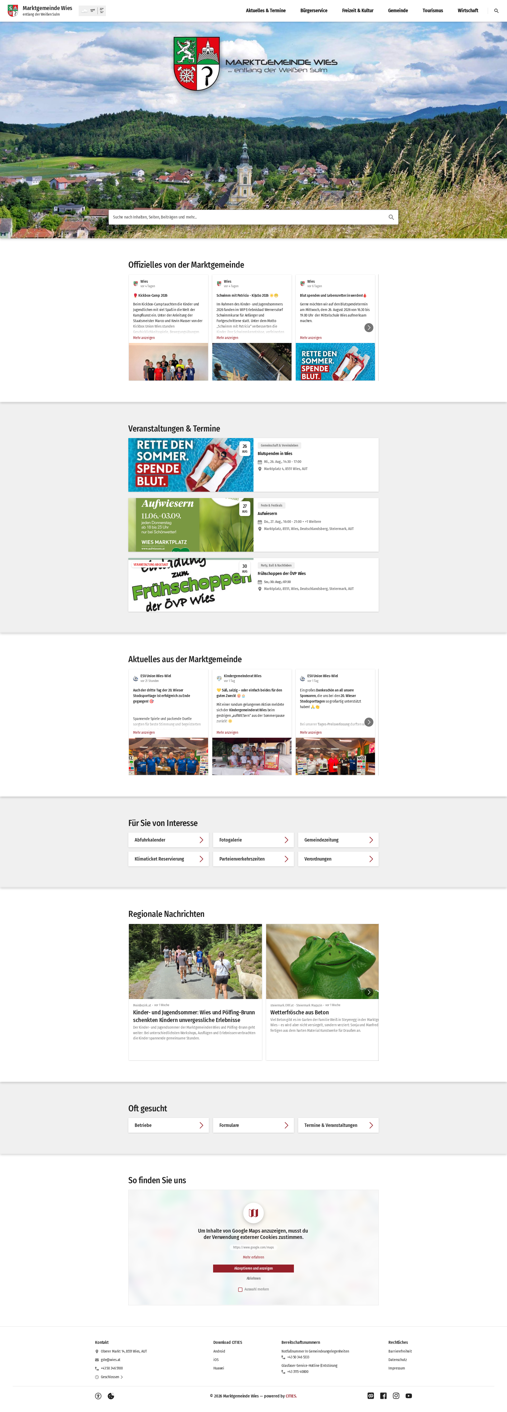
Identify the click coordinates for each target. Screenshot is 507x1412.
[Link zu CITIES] (371, 1396)
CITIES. (291, 1396)
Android (219, 1351)
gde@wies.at (110, 1360)
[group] (253, 327)
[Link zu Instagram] (396, 1396)
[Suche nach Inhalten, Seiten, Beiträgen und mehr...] (391, 217)
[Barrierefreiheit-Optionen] (98, 1396)
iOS (216, 1360)
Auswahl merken (257, 1289)
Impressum (396, 1368)
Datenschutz (397, 1360)
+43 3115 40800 (297, 1371)
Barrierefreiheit (400, 1351)
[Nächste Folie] (368, 327)
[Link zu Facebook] (383, 1396)
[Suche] (496, 11)
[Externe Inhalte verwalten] (111, 1396)
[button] (168, 372)
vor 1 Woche (161, 1005)
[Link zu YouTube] (409, 1396)
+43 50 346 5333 (298, 1357)
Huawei (218, 1368)
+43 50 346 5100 (112, 1368)
